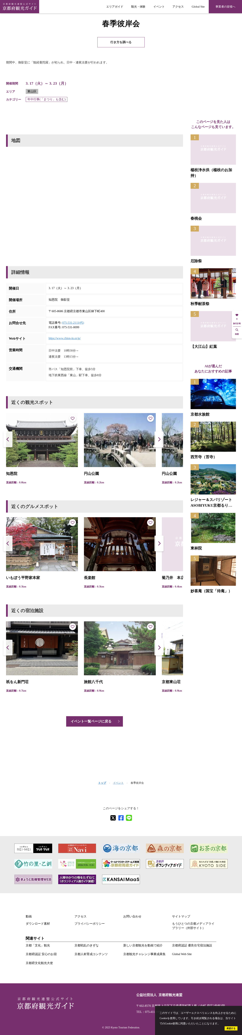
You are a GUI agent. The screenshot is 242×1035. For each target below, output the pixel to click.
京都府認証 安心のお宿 (41, 954)
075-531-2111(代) (73, 322)
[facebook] (121, 818)
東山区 (31, 91)
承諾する (231, 1028)
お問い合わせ (132, 916)
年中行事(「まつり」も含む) (46, 99)
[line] (129, 818)
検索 (237, 334)
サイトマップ (181, 916)
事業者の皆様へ (225, 6)
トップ (102, 783)
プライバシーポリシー (89, 923)
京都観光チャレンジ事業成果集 (144, 954)
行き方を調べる (121, 42)
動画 (29, 916)
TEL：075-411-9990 (149, 1011)
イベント (159, 6)
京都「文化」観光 (38, 945)
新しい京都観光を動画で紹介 (143, 945)
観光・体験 (138, 6)
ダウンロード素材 (38, 923)
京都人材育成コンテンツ (91, 954)
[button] (159, 439)
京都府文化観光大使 (39, 963)
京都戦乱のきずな (86, 945)
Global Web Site (182, 954)
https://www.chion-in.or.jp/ (65, 338)
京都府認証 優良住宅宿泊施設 (192, 945)
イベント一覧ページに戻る (91, 721)
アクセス (178, 6)
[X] (113, 818)
